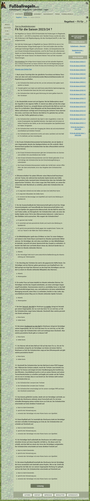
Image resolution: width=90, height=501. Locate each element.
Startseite (19, 14)
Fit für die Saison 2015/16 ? (78, 102)
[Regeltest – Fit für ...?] (87, 17)
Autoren (27, 495)
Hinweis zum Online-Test (23, 69)
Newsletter (60, 495)
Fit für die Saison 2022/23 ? (78, 74)
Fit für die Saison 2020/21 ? (78, 82)
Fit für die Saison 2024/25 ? (78, 70)
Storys (7, 34)
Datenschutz (73, 495)
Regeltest (28, 14)
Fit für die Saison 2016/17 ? (78, 98)
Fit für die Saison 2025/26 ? (78, 66)
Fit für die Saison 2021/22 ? (78, 78)
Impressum (48, 495)
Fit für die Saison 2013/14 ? (78, 111)
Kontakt (37, 495)
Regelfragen (7, 27)
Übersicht (7, 24)
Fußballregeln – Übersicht (77, 46)
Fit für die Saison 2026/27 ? (78, 61)
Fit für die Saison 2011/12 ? (78, 119)
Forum (57, 14)
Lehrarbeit (38, 14)
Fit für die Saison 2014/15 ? (78, 106)
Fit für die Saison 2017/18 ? (78, 94)
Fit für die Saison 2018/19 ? (78, 90)
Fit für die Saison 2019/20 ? (78, 86)
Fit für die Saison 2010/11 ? (78, 123)
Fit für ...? (26, 17)
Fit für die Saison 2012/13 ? (78, 115)
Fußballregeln (67, 14)
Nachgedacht (48, 14)
